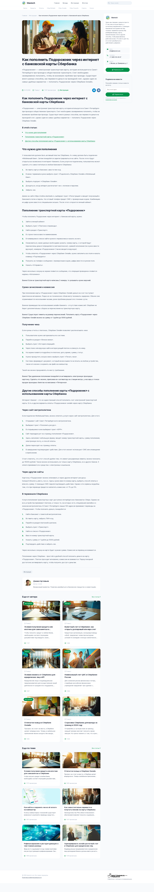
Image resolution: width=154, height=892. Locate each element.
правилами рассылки (111, 99)
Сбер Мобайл (51, 8)
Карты (25, 8)
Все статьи (95, 597)
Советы (84, 8)
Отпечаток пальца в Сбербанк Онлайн (80, 771)
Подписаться (118, 94)
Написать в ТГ (119, 70)
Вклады (65, 3)
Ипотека (85, 3)
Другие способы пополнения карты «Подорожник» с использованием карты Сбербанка (60, 141)
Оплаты (41, 8)
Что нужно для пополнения (35, 132)
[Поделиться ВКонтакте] (99, 90)
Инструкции (75, 3)
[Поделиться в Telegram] (94, 90)
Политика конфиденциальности (32, 877)
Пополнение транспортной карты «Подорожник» (44, 137)
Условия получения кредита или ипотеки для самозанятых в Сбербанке (38, 629)
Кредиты (33, 8)
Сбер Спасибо (74, 8)
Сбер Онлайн (62, 8)
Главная (57, 3)
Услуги (92, 8)
